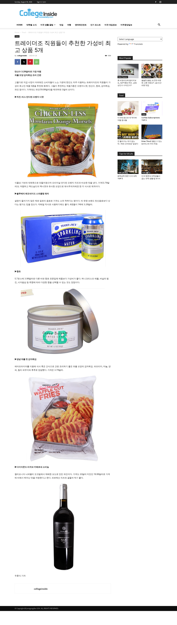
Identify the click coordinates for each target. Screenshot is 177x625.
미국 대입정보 (111, 24)
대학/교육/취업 (123, 173)
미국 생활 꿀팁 (47, 24)
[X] (24, 62)
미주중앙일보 (126, 24)
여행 (69, 24)
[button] (159, 25)
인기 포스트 (95, 24)
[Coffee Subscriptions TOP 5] (151, 108)
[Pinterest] (30, 62)
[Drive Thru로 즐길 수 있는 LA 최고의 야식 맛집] (151, 132)
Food (24, 32)
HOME (20, 24)
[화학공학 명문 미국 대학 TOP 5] (128, 167)
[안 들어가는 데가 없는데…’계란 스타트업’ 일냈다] (128, 132)
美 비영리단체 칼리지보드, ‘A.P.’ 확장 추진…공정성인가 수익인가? (127, 82)
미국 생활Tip (146, 173)
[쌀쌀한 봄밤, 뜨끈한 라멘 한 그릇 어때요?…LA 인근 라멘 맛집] (151, 71)
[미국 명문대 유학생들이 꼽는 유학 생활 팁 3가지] (151, 167)
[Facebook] (156, 2)
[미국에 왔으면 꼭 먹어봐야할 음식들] (128, 108)
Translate (138, 44)
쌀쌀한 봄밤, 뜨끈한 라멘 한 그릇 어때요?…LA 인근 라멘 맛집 (151, 82)
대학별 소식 (31, 24)
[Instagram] (160, 2)
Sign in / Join (41, 2)
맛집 (61, 24)
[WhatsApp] (36, 62)
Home (17, 32)
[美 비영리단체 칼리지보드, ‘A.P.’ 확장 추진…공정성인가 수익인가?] (128, 71)
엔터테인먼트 (81, 24)
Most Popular (122, 77)
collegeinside (22, 56)
